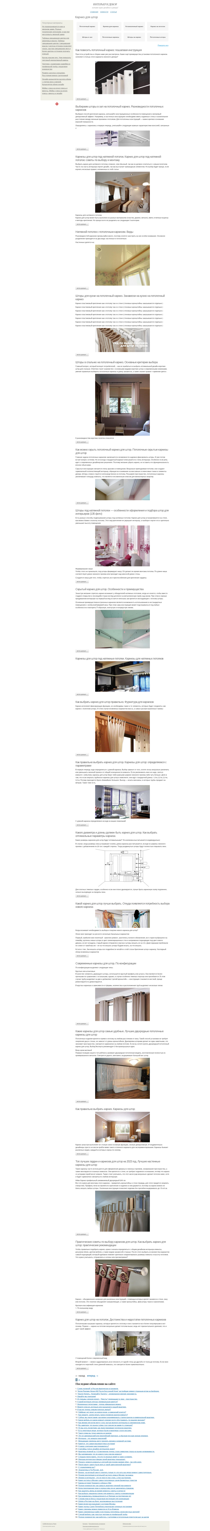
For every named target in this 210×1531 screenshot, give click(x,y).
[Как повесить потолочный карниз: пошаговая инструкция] (122, 77)
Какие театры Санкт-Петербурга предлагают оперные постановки (105, 1506)
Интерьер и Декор (105, 4)
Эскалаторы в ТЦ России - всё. (90, 1470)
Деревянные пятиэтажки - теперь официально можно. (99, 1404)
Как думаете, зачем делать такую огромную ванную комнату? (103, 1414)
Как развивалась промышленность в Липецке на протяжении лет (104, 1496)
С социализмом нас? (86, 1467)
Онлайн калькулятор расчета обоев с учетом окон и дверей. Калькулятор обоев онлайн (56, 81)
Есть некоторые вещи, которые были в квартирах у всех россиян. (105, 1430)
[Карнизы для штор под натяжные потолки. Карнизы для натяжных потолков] (122, 676)
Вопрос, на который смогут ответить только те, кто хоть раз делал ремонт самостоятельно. (115, 1472)
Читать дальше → (82, 99)
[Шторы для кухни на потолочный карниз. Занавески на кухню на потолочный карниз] (122, 340)
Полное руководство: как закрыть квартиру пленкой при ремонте (104, 1485)
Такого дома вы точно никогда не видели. (95, 1433)
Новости (104, 11)
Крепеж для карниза (111, 26)
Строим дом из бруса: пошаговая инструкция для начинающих (103, 1498)
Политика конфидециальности (91, 1526)
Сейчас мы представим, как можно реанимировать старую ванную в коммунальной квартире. (116, 1417)
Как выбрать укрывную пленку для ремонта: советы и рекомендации (106, 1493)
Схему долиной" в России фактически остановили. (97, 1388)
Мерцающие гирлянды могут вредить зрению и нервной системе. (104, 1441)
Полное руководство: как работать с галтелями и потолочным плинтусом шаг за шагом (113, 1517)
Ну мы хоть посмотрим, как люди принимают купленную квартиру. (105, 1428)
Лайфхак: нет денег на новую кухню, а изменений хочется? (102, 1412)
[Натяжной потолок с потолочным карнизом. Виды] (122, 265)
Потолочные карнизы (110, 37)
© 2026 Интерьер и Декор (49, 1523)
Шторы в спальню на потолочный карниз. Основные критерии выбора (116, 362)
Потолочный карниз (87, 26)
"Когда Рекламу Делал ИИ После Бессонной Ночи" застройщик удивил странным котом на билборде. (118, 1391)
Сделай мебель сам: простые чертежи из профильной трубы (102, 1514)
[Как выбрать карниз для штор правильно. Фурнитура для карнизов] (122, 731)
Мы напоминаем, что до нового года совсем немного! (100, 1454)
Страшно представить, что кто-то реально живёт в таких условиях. (105, 1456)
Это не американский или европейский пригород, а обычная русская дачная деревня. (113, 1435)
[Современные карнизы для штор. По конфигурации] (122, 1004)
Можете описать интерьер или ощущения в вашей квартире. (101, 1407)
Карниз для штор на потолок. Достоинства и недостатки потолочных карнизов (120, 1319)
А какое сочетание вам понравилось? (93, 1446)
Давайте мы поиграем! (86, 1396)
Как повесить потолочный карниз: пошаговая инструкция (108, 50)
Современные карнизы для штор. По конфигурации (105, 963)
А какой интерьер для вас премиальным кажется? (97, 1401)
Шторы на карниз (134, 37)
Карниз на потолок (158, 26)
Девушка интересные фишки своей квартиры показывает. (102, 1459)
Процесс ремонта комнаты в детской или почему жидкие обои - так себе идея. (110, 1462)
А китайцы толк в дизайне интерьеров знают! (96, 1449)
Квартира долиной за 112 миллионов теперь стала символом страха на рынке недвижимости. (116, 1451)
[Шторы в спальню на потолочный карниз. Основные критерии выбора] (122, 405)
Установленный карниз (134, 26)
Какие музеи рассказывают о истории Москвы (97, 1504)
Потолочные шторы (158, 37)
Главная (94, 11)
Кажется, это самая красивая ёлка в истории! (96, 1443)
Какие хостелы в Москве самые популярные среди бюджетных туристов (107, 1480)
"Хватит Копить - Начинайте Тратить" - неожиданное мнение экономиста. (107, 1394)
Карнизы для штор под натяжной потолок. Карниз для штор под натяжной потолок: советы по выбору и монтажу (118, 158)
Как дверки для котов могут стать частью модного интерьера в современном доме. (111, 1422)
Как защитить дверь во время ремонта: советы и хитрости (101, 1490)
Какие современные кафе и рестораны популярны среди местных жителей (108, 1511)
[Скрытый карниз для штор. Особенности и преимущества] (122, 629)
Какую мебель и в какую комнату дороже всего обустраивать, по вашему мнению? (111, 1420)
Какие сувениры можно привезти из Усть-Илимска (98, 1509)
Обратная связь (127, 1523)
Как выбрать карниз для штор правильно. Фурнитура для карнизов (114, 702)
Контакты (85, 1523)
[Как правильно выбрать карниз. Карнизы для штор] (122, 1127)
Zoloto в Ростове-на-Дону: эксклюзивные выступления (100, 1501)
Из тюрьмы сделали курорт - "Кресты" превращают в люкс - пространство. (107, 1399)
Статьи (113, 11)
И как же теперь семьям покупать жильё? (94, 1409)
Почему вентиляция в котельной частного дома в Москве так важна (105, 1475)
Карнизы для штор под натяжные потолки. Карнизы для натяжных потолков (119, 658)
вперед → (92, 1375)
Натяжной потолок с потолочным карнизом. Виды (104, 231)
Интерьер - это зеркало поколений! (92, 1438)
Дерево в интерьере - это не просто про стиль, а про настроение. (104, 1477)
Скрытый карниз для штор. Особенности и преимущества (109, 589)
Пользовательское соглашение (97, 1523)
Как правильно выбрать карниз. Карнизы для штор (105, 1109)
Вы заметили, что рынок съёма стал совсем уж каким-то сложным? (105, 1425)
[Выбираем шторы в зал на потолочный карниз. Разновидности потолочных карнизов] (122, 138)
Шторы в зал (87, 37)
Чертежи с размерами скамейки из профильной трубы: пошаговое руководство (56, 66)
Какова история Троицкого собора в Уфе (94, 1483)
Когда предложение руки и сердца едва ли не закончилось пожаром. (106, 1488)
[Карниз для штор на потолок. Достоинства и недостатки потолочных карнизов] (122, 1343)
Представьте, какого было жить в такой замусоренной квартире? (104, 1464)
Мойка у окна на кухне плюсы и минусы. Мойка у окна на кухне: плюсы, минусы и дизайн (55, 90)
